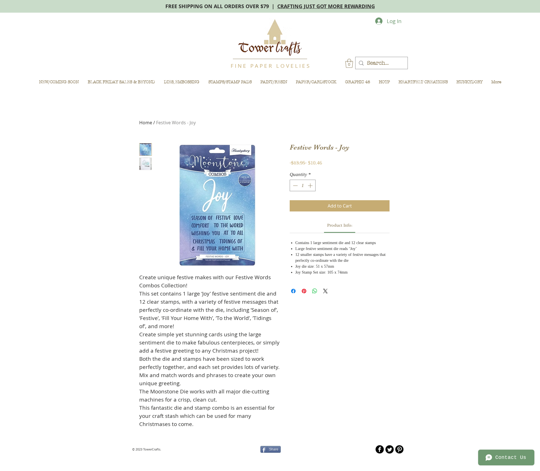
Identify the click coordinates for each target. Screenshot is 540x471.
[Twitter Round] (389, 449)
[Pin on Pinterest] (304, 291)
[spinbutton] (303, 185)
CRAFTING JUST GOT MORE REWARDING (326, 6)
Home (145, 123)
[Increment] (311, 185)
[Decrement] (295, 185)
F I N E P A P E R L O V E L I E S (270, 65)
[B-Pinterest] (399, 449)
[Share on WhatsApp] (314, 291)
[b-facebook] (379, 449)
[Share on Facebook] (293, 291)
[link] (339, 225)
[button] (349, 63)
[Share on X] (325, 291)
